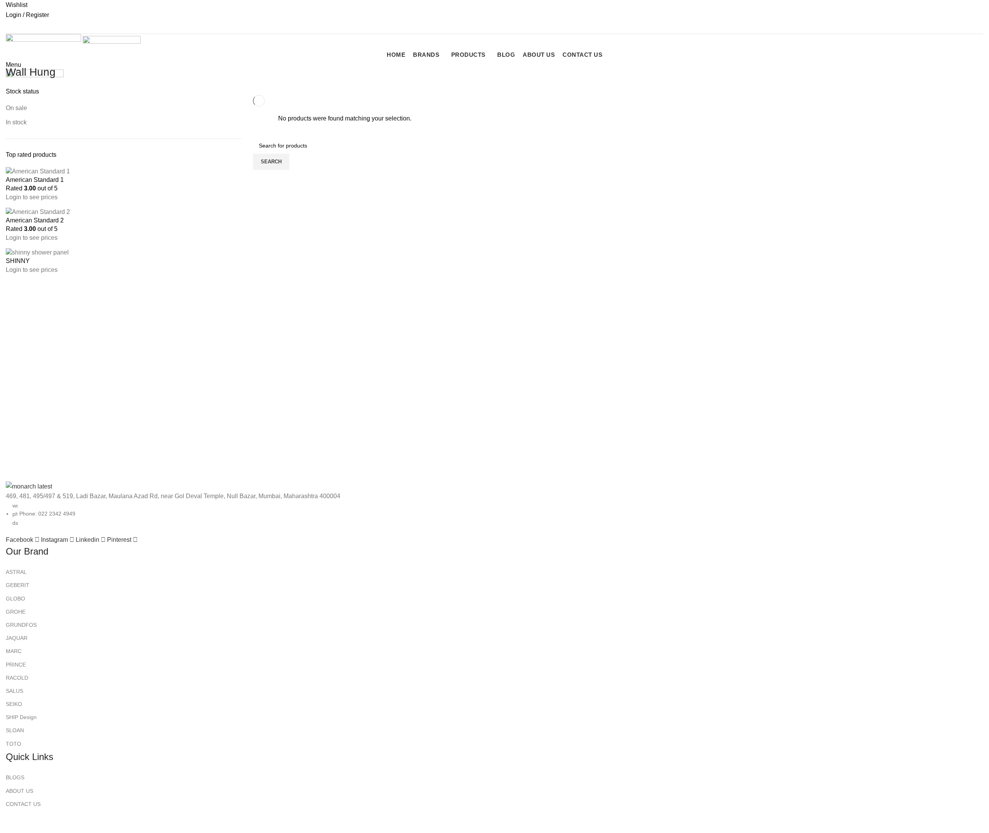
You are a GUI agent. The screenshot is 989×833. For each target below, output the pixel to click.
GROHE (15, 612)
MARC (14, 651)
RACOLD (17, 678)
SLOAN (15, 730)
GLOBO (15, 598)
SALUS (14, 691)
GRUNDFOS (21, 625)
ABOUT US (19, 791)
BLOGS (15, 777)
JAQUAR (16, 638)
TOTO (13, 744)
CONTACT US (23, 804)
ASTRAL (16, 572)
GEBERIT (17, 585)
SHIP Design (21, 717)
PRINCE (16, 665)
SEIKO (14, 704)
